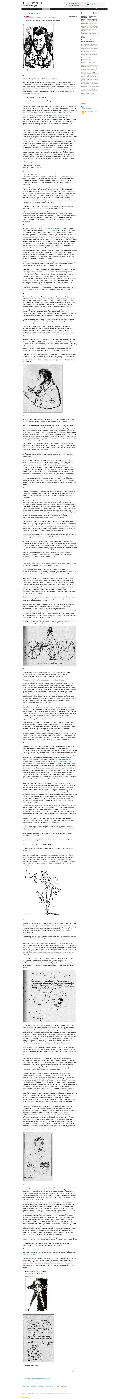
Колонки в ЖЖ (87, 108)
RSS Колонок (86, 103)
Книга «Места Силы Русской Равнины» (87, 40)
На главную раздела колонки (46, 1386)
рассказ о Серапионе (29, 1254)
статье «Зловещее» (49, 1129)
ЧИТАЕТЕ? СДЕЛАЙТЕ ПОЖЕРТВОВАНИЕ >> (37, 1379)
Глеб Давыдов (27, 16)
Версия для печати (73, 16)
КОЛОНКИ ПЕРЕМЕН (32, 13)
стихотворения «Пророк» (54, 228)
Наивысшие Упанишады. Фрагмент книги (89, 58)
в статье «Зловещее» (64, 761)
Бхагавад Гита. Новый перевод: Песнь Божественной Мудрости (89, 17)
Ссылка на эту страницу (29, 1386)
